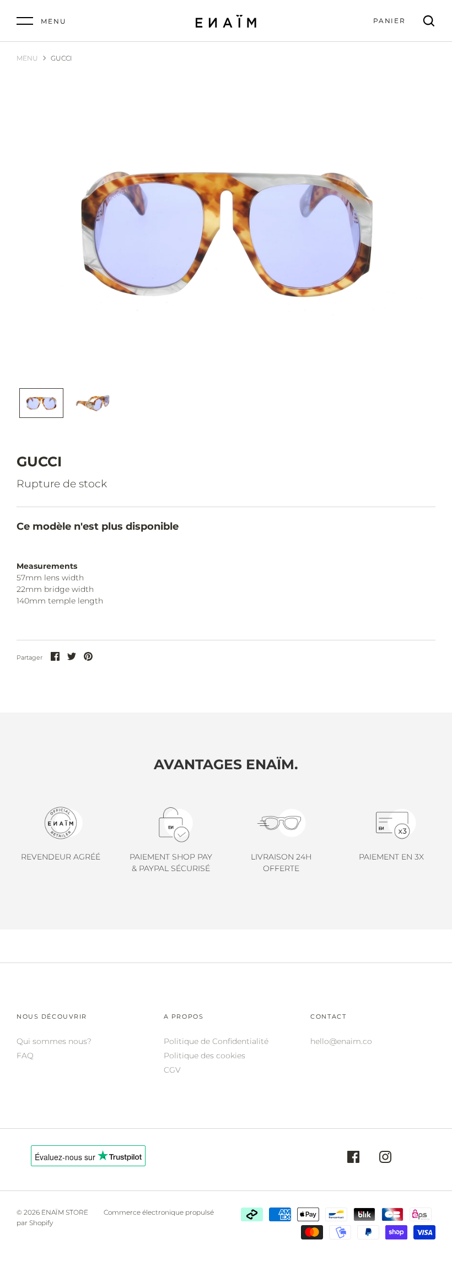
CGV (172, 1070)
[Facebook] (353, 1158)
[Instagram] (385, 1158)
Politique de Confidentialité (216, 1041)
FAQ (25, 1056)
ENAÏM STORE (64, 1212)
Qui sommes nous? (54, 1041)
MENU (27, 58)
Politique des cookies (204, 1056)
